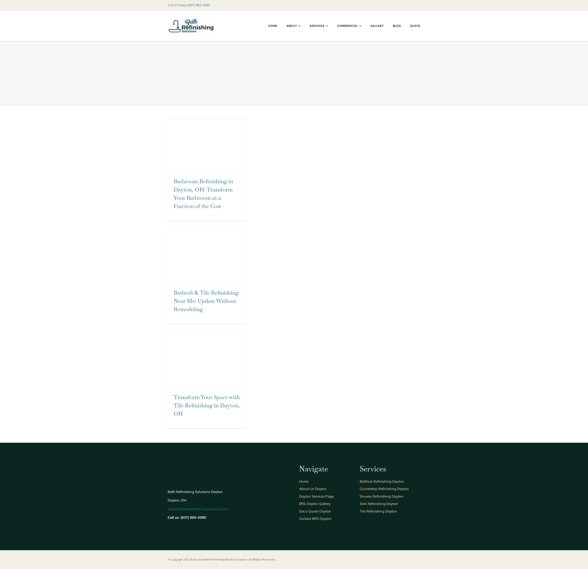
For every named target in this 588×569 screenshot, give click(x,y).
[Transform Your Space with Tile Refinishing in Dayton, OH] (207, 360)
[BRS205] (191, 20)
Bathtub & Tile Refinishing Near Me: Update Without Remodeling (206, 301)
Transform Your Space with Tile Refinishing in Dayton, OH (207, 405)
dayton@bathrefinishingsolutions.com (198, 509)
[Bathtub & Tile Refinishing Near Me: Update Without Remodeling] (207, 256)
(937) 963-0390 (199, 5)
